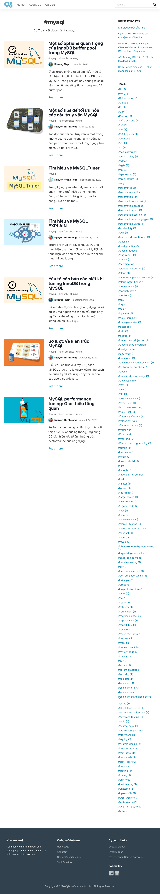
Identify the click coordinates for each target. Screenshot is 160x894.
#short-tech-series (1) (131, 708)
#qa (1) (122, 598)
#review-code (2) (128, 651)
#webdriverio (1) (127, 802)
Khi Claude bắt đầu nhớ (131, 27)
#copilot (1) (124, 295)
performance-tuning (70, 120)
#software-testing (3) (130, 716)
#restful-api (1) (126, 638)
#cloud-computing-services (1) (136, 277)
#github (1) (124, 447)
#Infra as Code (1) (128, 120)
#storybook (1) (126, 734)
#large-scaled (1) (128, 497)
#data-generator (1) (129, 322)
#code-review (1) (128, 286)
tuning (74, 58)
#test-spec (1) (126, 766)
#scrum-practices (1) (130, 669)
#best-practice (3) (129, 246)
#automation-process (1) (132, 205)
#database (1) (126, 326)
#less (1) (123, 510)
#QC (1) (122, 142)
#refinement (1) (127, 611)
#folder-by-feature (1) (131, 416)
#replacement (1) (128, 620)
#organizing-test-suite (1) (133, 553)
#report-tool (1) (127, 624)
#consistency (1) (127, 290)
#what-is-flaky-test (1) (131, 806)
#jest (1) (123, 479)
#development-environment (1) (136, 362)
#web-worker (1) (127, 797)
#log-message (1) (128, 519)
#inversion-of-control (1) (132, 474)
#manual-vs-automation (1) (134, 528)
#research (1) (126, 629)
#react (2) (124, 602)
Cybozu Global (117, 846)
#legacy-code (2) (128, 506)
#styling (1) (124, 739)
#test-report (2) (127, 761)
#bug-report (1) (127, 255)
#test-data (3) (126, 752)
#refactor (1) (125, 607)
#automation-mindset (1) (132, 201)
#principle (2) (126, 580)
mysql (52, 58)
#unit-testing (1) (127, 784)
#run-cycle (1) (126, 656)
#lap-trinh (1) (125, 492)
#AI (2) (122, 89)
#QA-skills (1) (125, 138)
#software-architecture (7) (133, 712)
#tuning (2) (124, 775)
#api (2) (122, 169)
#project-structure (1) (130, 589)
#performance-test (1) (131, 571)
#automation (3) (127, 196)
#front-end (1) (126, 434)
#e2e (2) (123, 384)
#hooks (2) (124, 456)
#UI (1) (122, 147)
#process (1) (125, 584)
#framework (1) (127, 429)
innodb (63, 58)
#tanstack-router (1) (129, 748)
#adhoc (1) (124, 161)
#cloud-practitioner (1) (131, 281)
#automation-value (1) (131, 223)
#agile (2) (123, 165)
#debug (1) (124, 335)
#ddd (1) (123, 331)
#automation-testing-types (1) (135, 219)
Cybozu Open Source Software (126, 857)
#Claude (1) (125, 102)
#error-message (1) (129, 398)
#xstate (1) (124, 811)
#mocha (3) (125, 537)
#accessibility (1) (128, 156)
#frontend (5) (126, 438)
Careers (50, 4)
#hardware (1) (126, 452)
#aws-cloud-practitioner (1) (134, 237)
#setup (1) (124, 703)
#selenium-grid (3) (129, 687)
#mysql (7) (124, 541)
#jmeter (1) (124, 483)
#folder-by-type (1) (129, 420)
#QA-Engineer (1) (128, 134)
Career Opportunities (69, 857)
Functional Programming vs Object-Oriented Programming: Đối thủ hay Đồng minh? (136, 47)
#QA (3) (122, 129)
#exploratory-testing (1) (132, 407)
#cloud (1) (124, 273)
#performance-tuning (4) (132, 575)
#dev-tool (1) (125, 353)
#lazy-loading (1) (128, 501)
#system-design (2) (129, 743)
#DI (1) (122, 107)
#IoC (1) (122, 125)
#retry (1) (123, 642)
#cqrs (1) (123, 304)
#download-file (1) (128, 380)
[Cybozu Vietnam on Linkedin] (117, 873)
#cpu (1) (123, 299)
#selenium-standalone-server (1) (135, 698)
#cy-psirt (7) (125, 313)
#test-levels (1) (127, 757)
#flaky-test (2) (126, 411)
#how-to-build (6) (128, 461)
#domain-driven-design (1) (133, 376)
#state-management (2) (132, 730)
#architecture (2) (128, 178)
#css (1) (122, 308)
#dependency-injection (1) (133, 340)
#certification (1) (128, 264)
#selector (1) (125, 678)
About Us (35, 4)
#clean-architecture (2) (131, 268)
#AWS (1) (123, 93)
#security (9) (125, 674)
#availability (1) (127, 228)
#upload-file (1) (127, 793)
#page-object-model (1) (132, 557)
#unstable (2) (126, 788)
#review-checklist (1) (130, 647)
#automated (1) (127, 187)
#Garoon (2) (125, 116)
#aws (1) (123, 232)
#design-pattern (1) (129, 349)
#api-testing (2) (127, 174)
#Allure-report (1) (128, 98)
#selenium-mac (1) (129, 692)
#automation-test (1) (130, 210)
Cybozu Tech (116, 851)
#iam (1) (123, 465)
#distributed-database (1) (133, 367)
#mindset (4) (125, 533)
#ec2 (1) (123, 389)
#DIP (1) (122, 111)
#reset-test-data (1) (129, 634)
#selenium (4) (126, 683)
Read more (55, 97)
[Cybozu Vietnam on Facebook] (111, 873)
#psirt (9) (123, 593)
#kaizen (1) (124, 488)
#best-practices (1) (129, 250)
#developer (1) (126, 358)
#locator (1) (125, 515)
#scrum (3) (124, 665)
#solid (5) (123, 721)
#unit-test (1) (125, 779)
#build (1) (123, 259)
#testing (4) (125, 770)
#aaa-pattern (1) (127, 152)
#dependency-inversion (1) (133, 344)
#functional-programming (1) (134, 443)
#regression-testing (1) (131, 615)
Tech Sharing (64, 862)
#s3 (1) (122, 660)
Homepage (63, 846)
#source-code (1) (128, 726)
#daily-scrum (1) (127, 317)
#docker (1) (124, 371)
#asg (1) (123, 183)
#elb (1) (122, 394)
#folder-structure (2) (130, 425)
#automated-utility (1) (131, 192)
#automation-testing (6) (132, 214)
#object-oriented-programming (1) (136, 547)
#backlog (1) (125, 241)
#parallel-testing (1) (129, 562)
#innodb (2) (125, 470)
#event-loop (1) (127, 403)
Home (21, 4)
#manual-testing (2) (129, 523)
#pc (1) (122, 566)
